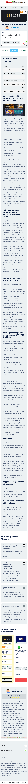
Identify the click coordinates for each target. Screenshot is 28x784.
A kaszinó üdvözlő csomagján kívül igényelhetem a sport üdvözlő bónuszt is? (9, 565)
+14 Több (24, 669)
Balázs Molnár (16, 27)
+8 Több (9, 668)
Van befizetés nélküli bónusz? (11, 606)
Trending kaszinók (7, 750)
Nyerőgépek (23, 50)
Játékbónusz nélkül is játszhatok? (9, 588)
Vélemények (6, 50)
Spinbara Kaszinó (21, 643)
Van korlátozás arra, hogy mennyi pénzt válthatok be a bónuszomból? (11, 546)
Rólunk (3, 745)
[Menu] (2, 2)
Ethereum (9, 666)
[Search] (25, 2)
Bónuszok (15, 50)
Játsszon (21, 680)
